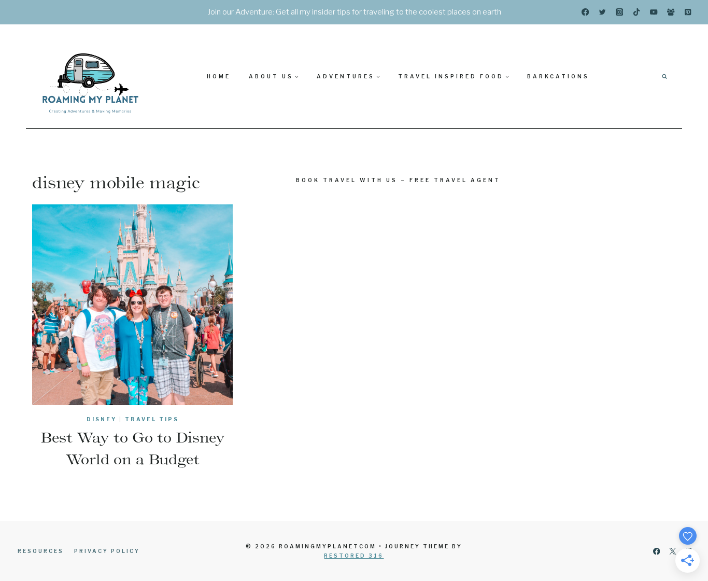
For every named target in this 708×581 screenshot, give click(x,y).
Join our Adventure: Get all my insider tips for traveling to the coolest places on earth (354, 12)
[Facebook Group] (670, 12)
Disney (102, 419)
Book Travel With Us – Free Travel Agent (398, 180)
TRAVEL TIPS (152, 419)
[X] (672, 551)
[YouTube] (653, 12)
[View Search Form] (664, 76)
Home (219, 76)
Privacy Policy (107, 551)
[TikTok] (636, 12)
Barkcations (558, 76)
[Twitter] (602, 12)
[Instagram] (619, 12)
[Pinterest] (688, 12)
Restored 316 (354, 555)
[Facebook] (585, 12)
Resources (41, 551)
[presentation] (132, 304)
